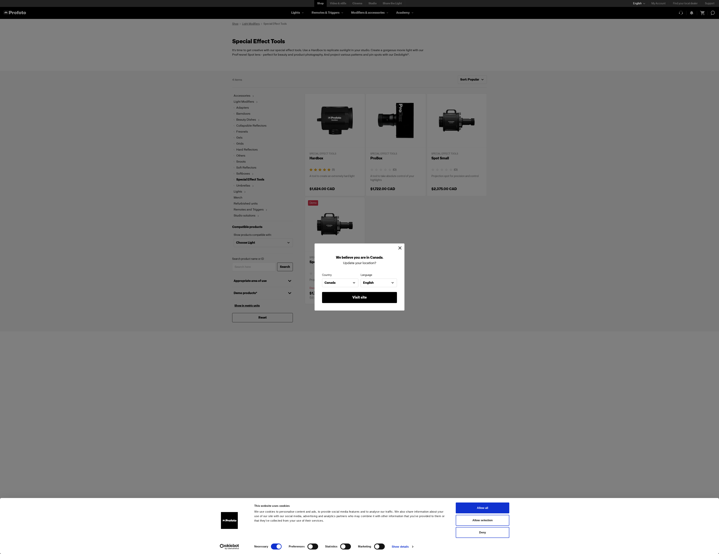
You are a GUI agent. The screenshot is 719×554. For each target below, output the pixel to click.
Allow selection (482, 520)
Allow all (482, 507)
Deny (482, 532)
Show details (400, 546)
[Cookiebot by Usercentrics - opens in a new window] (229, 547)
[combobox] (340, 282)
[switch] (312, 547)
